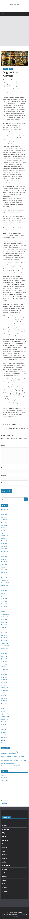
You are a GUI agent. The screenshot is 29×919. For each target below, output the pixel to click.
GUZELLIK (5, 858)
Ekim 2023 (4, 575)
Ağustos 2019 (4, 687)
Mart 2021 (4, 656)
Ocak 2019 (4, 701)
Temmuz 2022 (5, 614)
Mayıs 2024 (4, 556)
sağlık (4, 873)
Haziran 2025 (4, 538)
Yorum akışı (4, 780)
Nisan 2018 (4, 724)
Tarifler (4, 880)
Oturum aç (4, 775)
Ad (2, 467)
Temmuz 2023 (5, 583)
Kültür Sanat (6, 866)
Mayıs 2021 (4, 651)
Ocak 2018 (4, 732)
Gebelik (4, 847)
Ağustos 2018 (4, 714)
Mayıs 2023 (4, 588)
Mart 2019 (4, 698)
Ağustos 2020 (4, 666)
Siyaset (4, 876)
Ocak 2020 (4, 680)
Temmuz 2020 (5, 669)
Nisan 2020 (4, 677)
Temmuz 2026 (5, 512)
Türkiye (4, 887)
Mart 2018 (4, 727)
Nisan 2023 (4, 590)
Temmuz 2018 (5, 716)
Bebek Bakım (6, 829)
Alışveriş (5, 68)
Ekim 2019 (4, 682)
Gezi (3, 851)
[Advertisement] (14, 31)
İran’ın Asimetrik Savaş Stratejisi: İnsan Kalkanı (13, 760)
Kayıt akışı (4, 777)
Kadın (4, 862)
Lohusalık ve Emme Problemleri (16, 428)
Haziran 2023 (4, 585)
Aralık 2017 (4, 735)
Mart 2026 (4, 517)
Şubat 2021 (4, 659)
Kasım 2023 (4, 572)
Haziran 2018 (4, 719)
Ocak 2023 (4, 598)
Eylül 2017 (4, 742)
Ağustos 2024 (4, 551)
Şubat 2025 (4, 548)
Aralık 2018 (4, 703)
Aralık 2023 (4, 569)
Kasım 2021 (4, 635)
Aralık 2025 (4, 522)
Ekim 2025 (4, 527)
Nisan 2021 (4, 653)
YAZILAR (10, 68)
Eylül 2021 (4, 640)
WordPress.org (5, 783)
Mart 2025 (4, 546)
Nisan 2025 (4, 543)
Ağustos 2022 (4, 611)
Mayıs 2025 (4, 541)
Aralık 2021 (4, 632)
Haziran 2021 (4, 648)
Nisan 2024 (4, 559)
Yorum (3, 446)
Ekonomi (5, 840)
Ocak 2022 (4, 630)
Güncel (4, 855)
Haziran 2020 (4, 672)
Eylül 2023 (4, 577)
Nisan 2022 (4, 622)
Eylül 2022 (4, 609)
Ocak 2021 (4, 661)
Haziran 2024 (4, 554)
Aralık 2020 (4, 664)
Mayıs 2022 (4, 619)
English (4, 844)
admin (13, 79)
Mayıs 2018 (4, 722)
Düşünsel (5, 833)
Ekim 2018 (4, 708)
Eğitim (4, 836)
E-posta (4, 475)
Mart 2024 (4, 562)
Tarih (3, 884)
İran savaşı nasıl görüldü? (8, 763)
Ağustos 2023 (4, 580)
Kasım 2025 (4, 525)
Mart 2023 (4, 593)
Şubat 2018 (4, 729)
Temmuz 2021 (5, 645)
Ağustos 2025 (4, 533)
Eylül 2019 (4, 685)
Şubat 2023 (4, 596)
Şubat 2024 (4, 564)
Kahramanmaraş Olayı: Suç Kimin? (10, 766)
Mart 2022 (4, 624)
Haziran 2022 (4, 617)
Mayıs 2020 (4, 674)
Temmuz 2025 (5, 535)
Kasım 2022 (4, 604)
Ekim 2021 (4, 638)
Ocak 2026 (4, 520)
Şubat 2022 (4, 627)
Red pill (4, 869)
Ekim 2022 (4, 606)
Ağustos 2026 (4, 509)
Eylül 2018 (4, 711)
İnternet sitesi (5, 483)
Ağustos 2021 (4, 643)
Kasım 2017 (4, 737)
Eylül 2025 (4, 530)
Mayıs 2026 (4, 514)
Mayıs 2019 (4, 695)
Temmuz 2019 (5, 690)
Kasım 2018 (4, 706)
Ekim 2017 (4, 740)
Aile (3, 822)
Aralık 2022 (4, 601)
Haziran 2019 (4, 693)
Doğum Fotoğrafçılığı (9, 424)
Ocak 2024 (4, 567)
